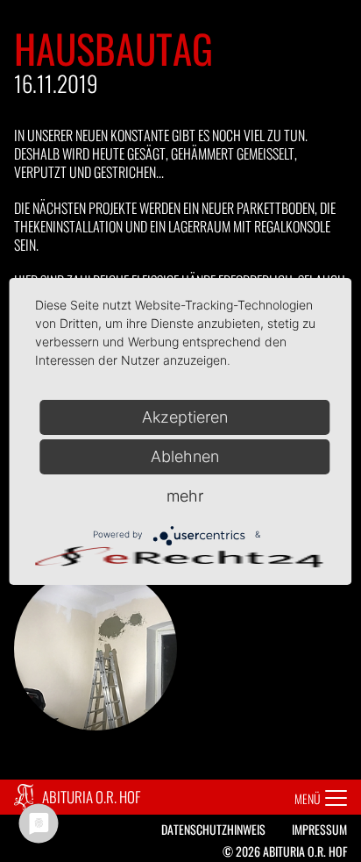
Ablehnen (185, 456)
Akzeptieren (185, 417)
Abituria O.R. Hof (91, 797)
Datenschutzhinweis (213, 829)
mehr (184, 496)
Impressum (319, 829)
